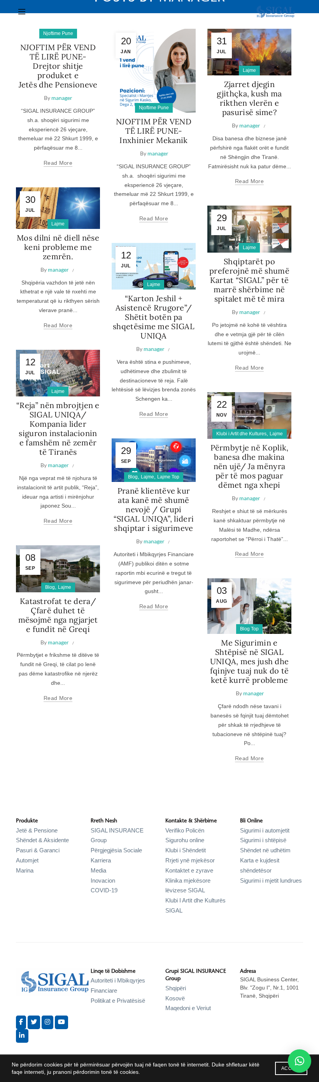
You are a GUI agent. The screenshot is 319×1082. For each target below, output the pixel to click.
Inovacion (103, 880)
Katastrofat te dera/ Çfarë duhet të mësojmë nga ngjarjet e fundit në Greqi (58, 615)
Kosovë (175, 998)
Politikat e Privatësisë (118, 1000)
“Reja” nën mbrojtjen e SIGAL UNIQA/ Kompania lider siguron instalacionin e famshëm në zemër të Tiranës (58, 428)
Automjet (27, 860)
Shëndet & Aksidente (42, 840)
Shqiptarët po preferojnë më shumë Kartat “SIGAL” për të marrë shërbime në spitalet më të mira (249, 280)
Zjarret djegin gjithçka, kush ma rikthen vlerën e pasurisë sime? (249, 98)
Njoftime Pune (58, 33)
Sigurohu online (184, 840)
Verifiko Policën (184, 830)
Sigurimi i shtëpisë (263, 840)
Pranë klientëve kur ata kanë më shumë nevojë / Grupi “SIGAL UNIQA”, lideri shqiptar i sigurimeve (154, 509)
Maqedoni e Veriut (188, 1008)
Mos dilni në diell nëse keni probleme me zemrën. (58, 247)
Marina (24, 870)
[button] (299, 1061)
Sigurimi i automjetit (264, 830)
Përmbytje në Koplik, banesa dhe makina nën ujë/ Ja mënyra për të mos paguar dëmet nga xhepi (249, 466)
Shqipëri (175, 988)
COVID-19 (104, 890)
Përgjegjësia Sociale (116, 850)
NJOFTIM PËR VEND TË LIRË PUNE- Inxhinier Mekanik (153, 131)
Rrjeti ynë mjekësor (190, 860)
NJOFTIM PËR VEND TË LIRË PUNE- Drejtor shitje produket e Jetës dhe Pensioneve (58, 65)
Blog (133, 477)
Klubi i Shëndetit (185, 850)
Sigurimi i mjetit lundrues (271, 880)
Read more (58, 163)
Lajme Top (168, 477)
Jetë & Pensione (37, 830)
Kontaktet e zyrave (189, 870)
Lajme (249, 70)
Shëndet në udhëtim (265, 850)
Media (98, 870)
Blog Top (249, 629)
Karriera (101, 860)
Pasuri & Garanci (38, 850)
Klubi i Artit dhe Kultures (241, 433)
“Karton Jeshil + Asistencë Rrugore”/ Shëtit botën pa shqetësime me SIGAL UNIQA (154, 316)
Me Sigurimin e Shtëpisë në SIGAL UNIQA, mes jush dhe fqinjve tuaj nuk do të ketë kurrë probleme (249, 661)
